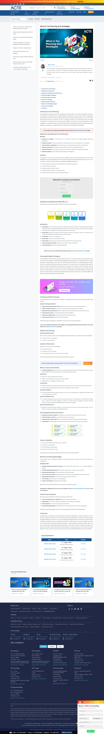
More (84, 12)
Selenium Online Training (61, 624)
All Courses (26, 13)
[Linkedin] (14, 4)
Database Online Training (50, 543)
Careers (31, 618)
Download (88, 363)
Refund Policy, (37, 723)
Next (90, 60)
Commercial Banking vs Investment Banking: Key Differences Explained (21, 43)
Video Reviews (14, 611)
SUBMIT (89, 731)
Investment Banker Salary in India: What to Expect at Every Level (22, 62)
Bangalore (87, 7)
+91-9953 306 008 (75, 8)
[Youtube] (20, 4)
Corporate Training (35, 13)
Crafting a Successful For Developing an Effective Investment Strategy (22, 27)
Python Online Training (47, 624)
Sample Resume (26, 608)
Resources (71, 12)
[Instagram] (12, 4)
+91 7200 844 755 (30, 637)
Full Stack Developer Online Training (19, 626)
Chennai (72, 7)
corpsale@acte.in (56, 639)
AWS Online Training (15, 624)
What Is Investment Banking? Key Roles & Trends (23, 33)
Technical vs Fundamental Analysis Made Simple (23, 38)
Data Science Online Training (76, 624)
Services (19, 618)
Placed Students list (49, 13)
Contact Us (37, 618)
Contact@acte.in (16, 639)
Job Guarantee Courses (14, 13)
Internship (44, 608)
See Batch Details (64, 290)
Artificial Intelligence (35, 626)
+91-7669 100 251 (61, 8)
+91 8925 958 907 (56, 637)
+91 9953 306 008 (17, 637)
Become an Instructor (68, 618)
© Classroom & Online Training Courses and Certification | (41, 729)
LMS (92, 12)
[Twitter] (17, 4)
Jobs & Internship (59, 13)
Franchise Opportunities (81, 618)
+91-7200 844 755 (88, 8)
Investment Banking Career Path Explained (21, 52)
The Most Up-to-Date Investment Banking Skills (23, 57)
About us (13, 618)
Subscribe (66, 196)
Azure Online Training (47, 626)
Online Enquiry (61, 7)
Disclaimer (73, 723)
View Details (83, 543)
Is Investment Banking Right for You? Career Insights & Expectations (22, 68)
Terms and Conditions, (48, 723)
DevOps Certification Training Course (31, 624)
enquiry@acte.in (42, 639)
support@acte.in (68, 639)
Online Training (46, 618)
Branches (78, 12)
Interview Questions (46, 19)
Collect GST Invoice (49, 611)
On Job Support (53, 608)
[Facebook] (23, 4)
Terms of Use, (65, 723)
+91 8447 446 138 (69, 637)
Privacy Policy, (29, 723)
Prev (42, 60)
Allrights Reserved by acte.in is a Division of (63, 729)
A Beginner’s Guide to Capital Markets (22, 48)
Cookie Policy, (58, 723)
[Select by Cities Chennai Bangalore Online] (39, 7)
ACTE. (73, 729)
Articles (31, 19)
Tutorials (37, 19)
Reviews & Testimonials (25, 611)
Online (60, 646)
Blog (39, 608)
